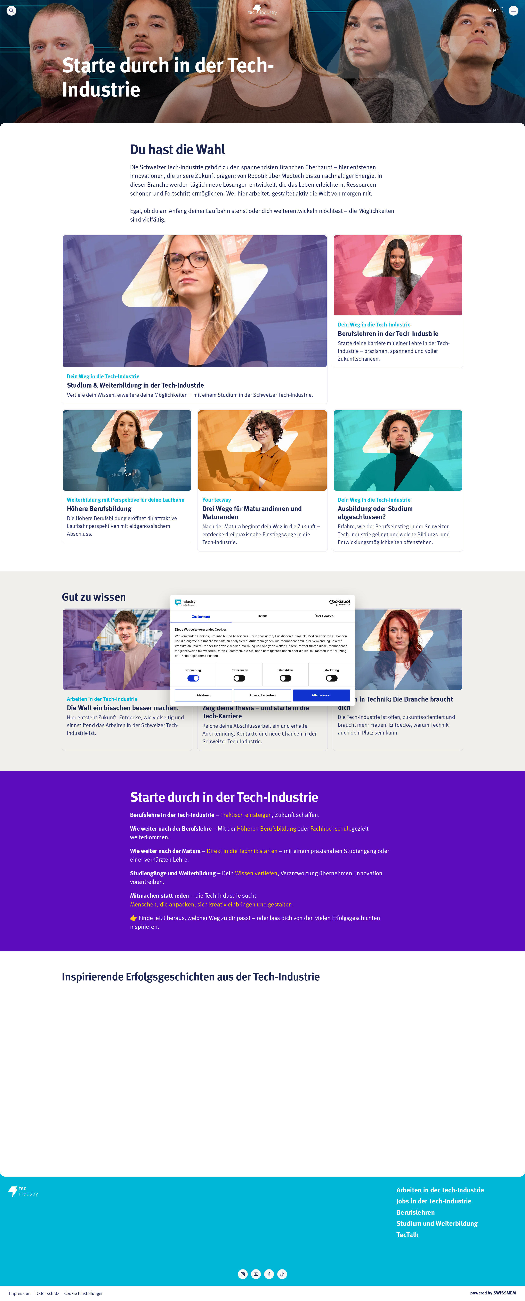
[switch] (239, 678)
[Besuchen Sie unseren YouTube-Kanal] (256, 1274)
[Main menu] (513, 11)
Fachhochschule (331, 829)
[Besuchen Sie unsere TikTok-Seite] (282, 1274)
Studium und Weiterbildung (437, 1223)
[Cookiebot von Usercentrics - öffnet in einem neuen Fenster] (332, 603)
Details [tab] (262, 616)
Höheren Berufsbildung (266, 829)
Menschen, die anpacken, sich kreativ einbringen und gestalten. (212, 905)
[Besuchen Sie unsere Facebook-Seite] (269, 1274)
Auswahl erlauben (262, 695)
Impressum (20, 1293)
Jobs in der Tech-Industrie (433, 1201)
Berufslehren (415, 1212)
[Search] (11, 11)
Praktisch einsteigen (246, 815)
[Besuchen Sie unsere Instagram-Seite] (243, 1274)
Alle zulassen (321, 695)
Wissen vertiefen (256, 874)
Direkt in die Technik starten (242, 851)
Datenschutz (47, 1293)
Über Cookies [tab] (324, 616)
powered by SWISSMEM (493, 1293)
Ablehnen (204, 695)
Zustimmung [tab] (201, 616)
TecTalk (407, 1235)
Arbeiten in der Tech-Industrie (440, 1190)
